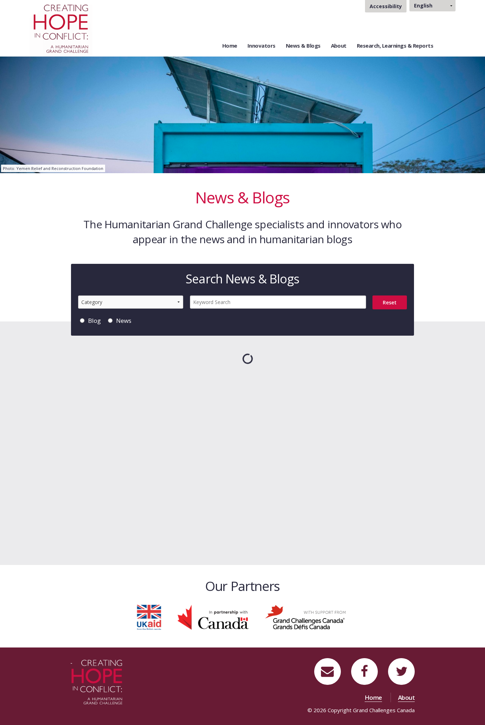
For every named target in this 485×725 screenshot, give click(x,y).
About (339, 45)
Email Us (328, 663)
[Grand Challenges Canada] (306, 617)
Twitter (404, 663)
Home (229, 45)
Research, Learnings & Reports (395, 45)
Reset (390, 302)
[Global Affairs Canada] (213, 617)
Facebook (364, 663)
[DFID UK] (149, 617)
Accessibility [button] (386, 6)
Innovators (261, 45)
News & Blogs (303, 45)
